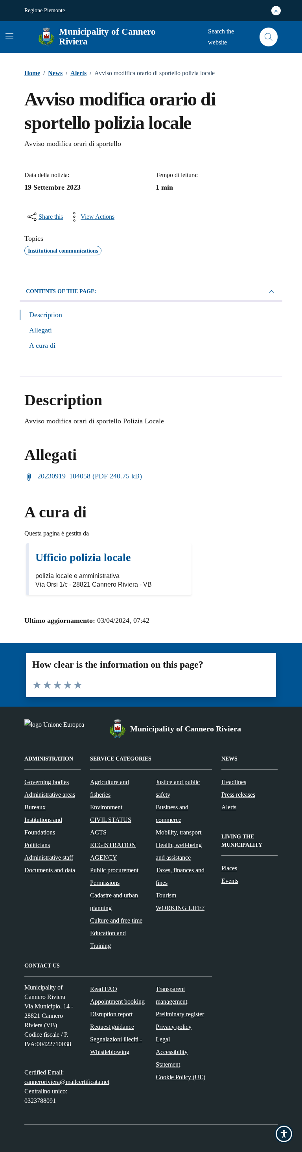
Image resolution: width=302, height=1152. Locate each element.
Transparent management (171, 995)
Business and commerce (172, 813)
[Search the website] (269, 37)
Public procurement (114, 870)
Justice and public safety (178, 788)
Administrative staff (48, 857)
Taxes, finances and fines (180, 876)
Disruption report (111, 1014)
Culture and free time (116, 920)
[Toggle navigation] (9, 36)
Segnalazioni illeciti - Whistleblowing (116, 1045)
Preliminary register (180, 1014)
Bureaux (35, 807)
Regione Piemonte (44, 10)
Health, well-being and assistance (179, 851)
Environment (106, 807)
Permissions (105, 882)
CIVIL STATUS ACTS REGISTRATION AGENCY (113, 838)
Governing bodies (46, 782)
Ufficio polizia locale (83, 557)
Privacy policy (174, 1026)
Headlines (233, 782)
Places (229, 868)
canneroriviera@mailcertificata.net (66, 1081)
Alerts (228, 807)
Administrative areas (49, 794)
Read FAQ (103, 989)
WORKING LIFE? (180, 908)
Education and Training (108, 939)
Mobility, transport (178, 832)
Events (229, 880)
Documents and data (49, 870)
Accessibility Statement (172, 1058)
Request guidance (112, 1026)
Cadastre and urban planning (114, 901)
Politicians (37, 845)
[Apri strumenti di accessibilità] (283, 1133)
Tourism (166, 895)
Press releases (238, 794)
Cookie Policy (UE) (180, 1077)
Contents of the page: (61, 291)
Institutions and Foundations (43, 826)
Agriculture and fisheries (109, 788)
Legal (163, 1039)
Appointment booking (117, 1001)
